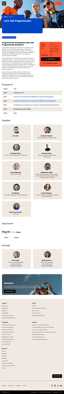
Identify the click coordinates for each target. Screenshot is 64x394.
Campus (34, 322)
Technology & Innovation (8, 315)
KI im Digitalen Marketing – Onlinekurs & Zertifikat (43, 332)
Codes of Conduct (6, 334)
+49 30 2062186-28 (16, 264)
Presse (24, 385)
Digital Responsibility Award (38, 315)
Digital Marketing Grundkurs (38, 334)
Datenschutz (34, 392)
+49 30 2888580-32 (47, 264)
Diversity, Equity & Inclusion (8, 365)
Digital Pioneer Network (7, 363)
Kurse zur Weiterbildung (7, 327)
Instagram (55, 386)
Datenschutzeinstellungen (45, 392)
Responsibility (5, 313)
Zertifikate (5, 322)
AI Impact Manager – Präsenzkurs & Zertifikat (43, 327)
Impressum (56, 392)
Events (11, 16)
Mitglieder (4, 353)
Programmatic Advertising (9, 37)
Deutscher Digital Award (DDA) (39, 308)
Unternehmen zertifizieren (8, 332)
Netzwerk (4, 358)
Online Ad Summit (36, 313)
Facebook (52, 386)
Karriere (4, 368)
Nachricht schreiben (16, 265)
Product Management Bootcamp (39, 339)
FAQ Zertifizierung (6, 341)
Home (5, 16)
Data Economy (5, 305)
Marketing (4, 310)
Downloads (10, 385)
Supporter (4, 356)
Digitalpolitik (5, 308)
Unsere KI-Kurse (6, 344)
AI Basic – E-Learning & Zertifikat (39, 329)
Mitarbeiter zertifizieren (7, 329)
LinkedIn (61, 386)
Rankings (4, 385)
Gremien (4, 351)
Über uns (4, 348)
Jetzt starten (5, 360)
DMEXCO (34, 305)
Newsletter (18, 385)
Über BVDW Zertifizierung (8, 339)
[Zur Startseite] (4, 4)
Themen (4, 303)
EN (61, 392)
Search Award (35, 310)
